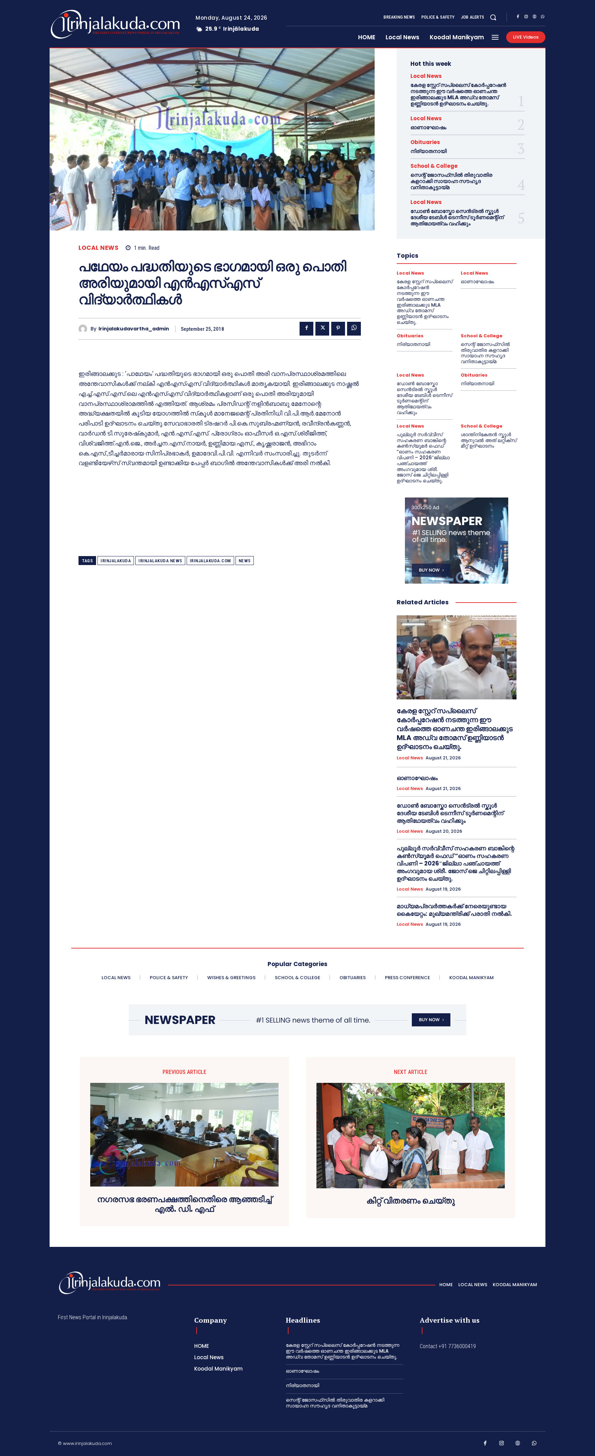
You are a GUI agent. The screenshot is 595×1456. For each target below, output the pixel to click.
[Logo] (88, 24)
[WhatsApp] (543, 17)
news (245, 560)
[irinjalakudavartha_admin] (85, 329)
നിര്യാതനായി (428, 151)
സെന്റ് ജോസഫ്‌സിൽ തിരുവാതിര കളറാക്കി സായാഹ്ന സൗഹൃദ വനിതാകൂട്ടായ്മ (451, 181)
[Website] (534, 17)
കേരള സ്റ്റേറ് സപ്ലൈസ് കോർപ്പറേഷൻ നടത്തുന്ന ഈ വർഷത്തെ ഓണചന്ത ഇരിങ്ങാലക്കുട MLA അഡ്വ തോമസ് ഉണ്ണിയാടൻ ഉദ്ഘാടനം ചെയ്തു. (458, 94)
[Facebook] (518, 17)
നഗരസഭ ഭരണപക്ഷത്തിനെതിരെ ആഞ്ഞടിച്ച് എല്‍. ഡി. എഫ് (184, 1204)
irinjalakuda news (160, 560)
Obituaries (425, 142)
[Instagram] (526, 17)
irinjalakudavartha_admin (133, 329)
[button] (493, 17)
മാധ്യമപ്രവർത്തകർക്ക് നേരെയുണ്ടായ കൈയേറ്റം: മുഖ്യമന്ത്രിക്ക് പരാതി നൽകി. (454, 910)
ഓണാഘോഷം (428, 127)
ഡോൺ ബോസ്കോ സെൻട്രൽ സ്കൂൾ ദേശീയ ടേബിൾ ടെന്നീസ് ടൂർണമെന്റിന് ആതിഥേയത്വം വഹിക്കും (457, 217)
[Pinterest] (338, 329)
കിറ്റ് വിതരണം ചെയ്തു (410, 1201)
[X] (322, 329)
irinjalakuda (116, 560)
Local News (98, 248)
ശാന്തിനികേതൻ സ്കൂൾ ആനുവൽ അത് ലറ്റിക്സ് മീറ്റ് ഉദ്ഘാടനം (488, 440)
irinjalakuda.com (210, 560)
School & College (434, 165)
